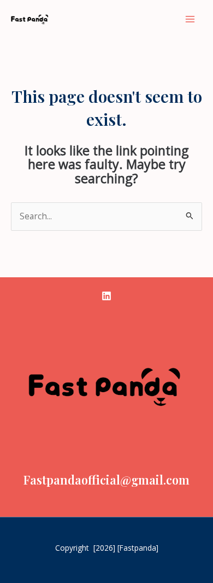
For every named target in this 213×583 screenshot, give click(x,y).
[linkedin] (106, 296)
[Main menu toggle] (190, 19)
